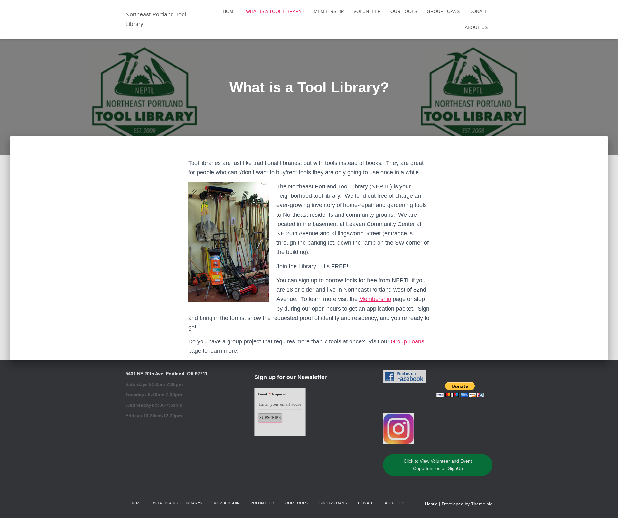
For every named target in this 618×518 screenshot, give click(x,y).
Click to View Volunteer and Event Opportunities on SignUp (438, 465)
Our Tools (403, 11)
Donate (478, 11)
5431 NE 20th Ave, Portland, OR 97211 (167, 373)
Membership (329, 11)
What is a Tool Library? (275, 11)
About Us (476, 27)
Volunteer (367, 11)
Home (229, 11)
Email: (272, 394)
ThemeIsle (481, 503)
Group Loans (443, 11)
